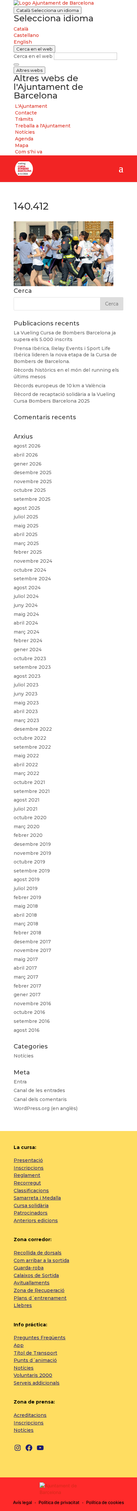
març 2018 (26, 924)
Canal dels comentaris (40, 1099)
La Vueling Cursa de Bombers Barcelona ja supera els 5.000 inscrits (65, 336)
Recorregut (27, 1183)
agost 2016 (27, 1030)
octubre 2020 (30, 818)
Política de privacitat (59, 1502)
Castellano (26, 35)
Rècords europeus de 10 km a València (59, 386)
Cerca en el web (33, 56)
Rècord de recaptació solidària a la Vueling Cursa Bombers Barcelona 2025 (64, 397)
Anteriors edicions (36, 1221)
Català (47, 10)
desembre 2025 (33, 472)
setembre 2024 (32, 579)
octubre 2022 (30, 738)
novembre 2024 (33, 561)
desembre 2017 (32, 942)
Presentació (28, 1160)
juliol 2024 (26, 596)
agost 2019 (27, 879)
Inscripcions (29, 1168)
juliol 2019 (26, 888)
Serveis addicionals (37, 1383)
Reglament (27, 1175)
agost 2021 (27, 800)
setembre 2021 (32, 791)
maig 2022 (26, 756)
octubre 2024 (30, 570)
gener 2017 (27, 995)
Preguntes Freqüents (40, 1338)
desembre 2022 (33, 729)
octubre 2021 (29, 782)
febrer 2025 (28, 552)
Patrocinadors (31, 1213)
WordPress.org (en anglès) (45, 1108)
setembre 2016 (32, 1021)
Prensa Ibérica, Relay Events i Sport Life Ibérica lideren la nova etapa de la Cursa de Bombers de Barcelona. (65, 354)
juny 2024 (26, 605)
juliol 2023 (26, 685)
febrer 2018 (27, 933)
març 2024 (26, 632)
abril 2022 (26, 765)
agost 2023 (27, 676)
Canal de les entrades (39, 1090)
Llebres (23, 1305)
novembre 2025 (33, 481)
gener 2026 (28, 464)
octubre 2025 (30, 490)
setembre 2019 (32, 871)
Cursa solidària (31, 1206)
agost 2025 (27, 508)
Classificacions (31, 1191)
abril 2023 (26, 711)
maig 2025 (26, 526)
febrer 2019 (27, 897)
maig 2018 (26, 906)
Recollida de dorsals (38, 1253)
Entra (20, 1082)
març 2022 (26, 773)
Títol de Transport (35, 1353)
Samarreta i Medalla (37, 1198)
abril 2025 (26, 534)
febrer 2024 (28, 641)
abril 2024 (26, 623)
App (19, 1345)
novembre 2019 (32, 853)
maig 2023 (26, 703)
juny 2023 (26, 694)
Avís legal (22, 1502)
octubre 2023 (30, 658)
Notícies (24, 1056)
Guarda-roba (29, 1268)
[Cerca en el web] (16, 65)
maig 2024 (26, 614)
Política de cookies (105, 1502)
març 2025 (26, 543)
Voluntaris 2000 (33, 1375)
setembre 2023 (32, 667)
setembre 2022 (32, 747)
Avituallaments (32, 1283)
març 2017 (26, 977)
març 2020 (27, 827)
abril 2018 (25, 915)
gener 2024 (28, 650)
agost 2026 (27, 446)
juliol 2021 (26, 809)
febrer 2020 (28, 835)
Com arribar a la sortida (41, 1260)
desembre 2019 (32, 844)
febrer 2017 (27, 986)
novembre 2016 (32, 1004)
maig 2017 (26, 959)
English (23, 42)
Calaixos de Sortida (36, 1275)
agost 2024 (27, 588)
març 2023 (26, 720)
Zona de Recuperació (39, 1290)
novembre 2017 (32, 950)
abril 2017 (25, 968)
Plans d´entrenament (40, 1298)
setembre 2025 (32, 499)
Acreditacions (30, 1415)
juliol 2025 (26, 517)
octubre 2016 (29, 1012)
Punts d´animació (35, 1360)
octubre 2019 (29, 862)
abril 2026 (26, 455)
